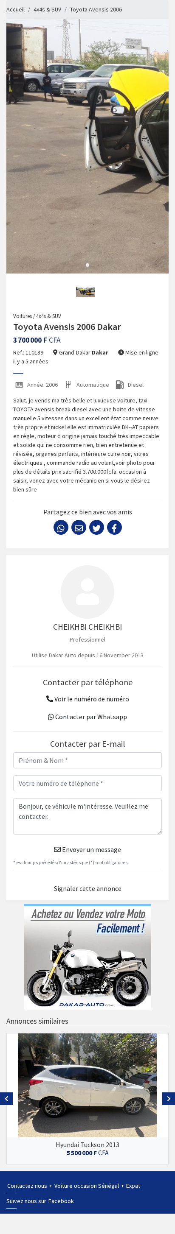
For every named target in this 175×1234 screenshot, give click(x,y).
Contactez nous (27, 1185)
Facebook (61, 1201)
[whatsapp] (61, 527)
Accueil (15, 9)
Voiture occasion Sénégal (87, 1185)
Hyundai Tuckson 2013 (87, 1144)
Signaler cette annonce (87, 888)
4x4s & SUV (47, 9)
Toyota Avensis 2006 (96, 9)
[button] (87, 265)
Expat (133, 1185)
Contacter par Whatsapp (90, 716)
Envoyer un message (91, 849)
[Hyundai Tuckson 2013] (87, 1085)
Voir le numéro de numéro (91, 699)
